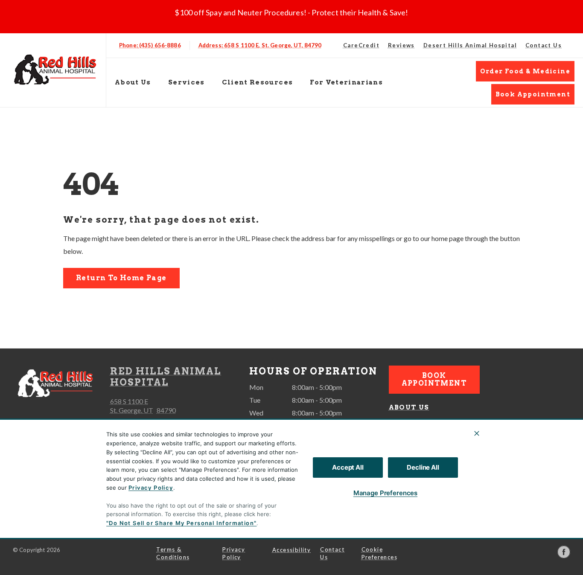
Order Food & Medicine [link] (525, 71)
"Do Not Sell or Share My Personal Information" (181, 523)
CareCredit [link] (361, 45)
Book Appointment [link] (533, 94)
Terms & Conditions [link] (172, 553)
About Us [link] (409, 407)
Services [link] (186, 82)
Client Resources (257, 82)
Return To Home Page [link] (121, 278)
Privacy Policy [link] (233, 553)
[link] (55, 68)
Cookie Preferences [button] (379, 553)
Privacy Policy (150, 487)
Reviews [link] (401, 45)
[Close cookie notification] (476, 433)
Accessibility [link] (291, 549)
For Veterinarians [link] (346, 82)
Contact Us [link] (543, 45)
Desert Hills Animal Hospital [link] (470, 45)
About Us (133, 82)
